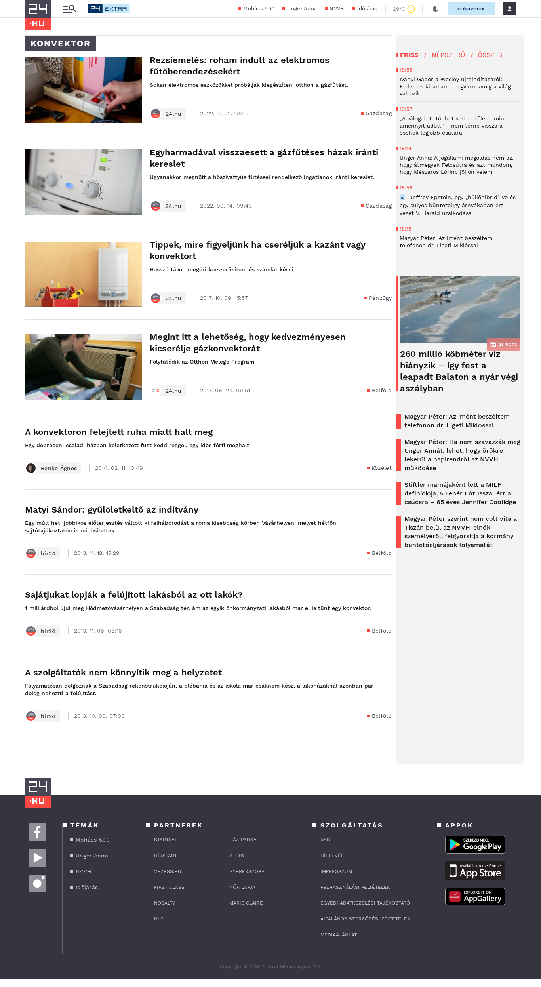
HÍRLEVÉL (332, 855)
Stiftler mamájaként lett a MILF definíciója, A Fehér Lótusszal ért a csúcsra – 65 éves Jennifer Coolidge (460, 493)
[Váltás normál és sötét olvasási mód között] (435, 8)
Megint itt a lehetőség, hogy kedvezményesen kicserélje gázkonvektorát (248, 342)
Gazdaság (379, 113)
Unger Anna (302, 8)
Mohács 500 (258, 8)
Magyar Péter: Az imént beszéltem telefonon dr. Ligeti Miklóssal (457, 421)
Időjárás (367, 8)
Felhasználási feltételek (355, 887)
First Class (169, 887)
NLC (159, 919)
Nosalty (164, 903)
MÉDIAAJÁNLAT (338, 934)
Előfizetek (471, 9)
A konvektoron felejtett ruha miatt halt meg (119, 432)
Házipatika (243, 839)
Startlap (165, 839)
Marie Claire (246, 903)
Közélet (381, 468)
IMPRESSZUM (336, 871)
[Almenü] (69, 9)
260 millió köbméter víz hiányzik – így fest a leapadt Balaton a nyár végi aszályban (459, 371)
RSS (325, 839)
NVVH (337, 8)
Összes (490, 55)
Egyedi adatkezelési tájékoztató (365, 903)
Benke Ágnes (59, 468)
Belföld (382, 390)
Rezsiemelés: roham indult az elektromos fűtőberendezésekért (240, 65)
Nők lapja (242, 887)
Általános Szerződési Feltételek (365, 919)
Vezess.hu (167, 871)
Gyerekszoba (247, 871)
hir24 (48, 553)
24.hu (174, 114)
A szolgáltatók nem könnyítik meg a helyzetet (123, 672)
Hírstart (165, 855)
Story (237, 855)
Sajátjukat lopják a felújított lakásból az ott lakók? (134, 595)
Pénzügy (380, 298)
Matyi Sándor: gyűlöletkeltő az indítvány (111, 509)
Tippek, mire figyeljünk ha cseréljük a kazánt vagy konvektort (257, 250)
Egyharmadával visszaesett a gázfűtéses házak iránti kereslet (264, 158)
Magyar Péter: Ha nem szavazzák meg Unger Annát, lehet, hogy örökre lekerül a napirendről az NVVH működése (462, 455)
